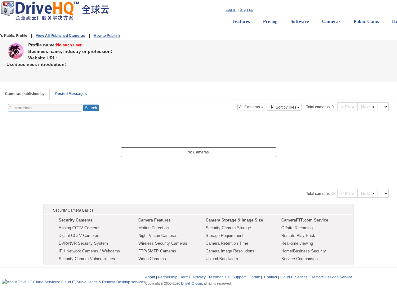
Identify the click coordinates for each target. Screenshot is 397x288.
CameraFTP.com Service (304, 220)
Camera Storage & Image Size (234, 220)
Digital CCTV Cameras (79, 235)
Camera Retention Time (227, 243)
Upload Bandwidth (222, 258)
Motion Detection (153, 228)
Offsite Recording (297, 228)
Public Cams (366, 21)
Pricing (270, 21)
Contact (270, 277)
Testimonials (219, 277)
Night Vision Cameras (157, 235)
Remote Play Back (298, 235)
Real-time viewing (297, 243)
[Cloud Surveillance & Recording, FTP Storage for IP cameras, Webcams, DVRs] (54, 10)
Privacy (199, 277)
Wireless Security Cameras (162, 243)
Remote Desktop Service (331, 277)
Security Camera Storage (228, 228)
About (150, 277)
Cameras (331, 21)
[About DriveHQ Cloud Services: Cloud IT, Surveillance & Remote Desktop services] (73, 279)
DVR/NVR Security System (83, 243)
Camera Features (154, 220)
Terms (185, 277)
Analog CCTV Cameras (79, 228)
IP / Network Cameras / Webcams (89, 251)
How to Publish (107, 35)
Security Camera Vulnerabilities (87, 258)
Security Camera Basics (73, 210)
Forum (254, 277)
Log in (230, 9)
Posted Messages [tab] (71, 94)
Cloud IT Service (294, 277)
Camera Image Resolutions (230, 251)
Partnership (167, 277)
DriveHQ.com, (192, 283)
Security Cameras (75, 220)
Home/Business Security (303, 251)
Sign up (246, 9)
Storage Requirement (224, 235)
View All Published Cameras (60, 35)
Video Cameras (152, 258)
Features (241, 21)
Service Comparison (299, 258)
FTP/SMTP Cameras (157, 251)
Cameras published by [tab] (25, 94)
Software (300, 21)
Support (239, 277)
